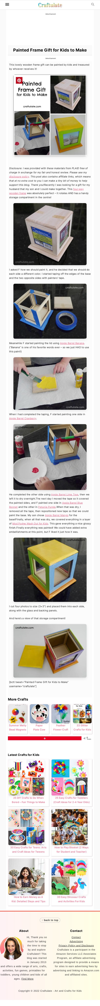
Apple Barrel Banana (72, 343)
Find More (27, 978)
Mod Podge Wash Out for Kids (30, 523)
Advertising (76, 941)
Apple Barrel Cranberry (22, 418)
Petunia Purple (47, 507)
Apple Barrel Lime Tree (64, 494)
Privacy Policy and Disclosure (76, 945)
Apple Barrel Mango (56, 515)
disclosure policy (19, 176)
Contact (76, 937)
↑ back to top (50, 920)
